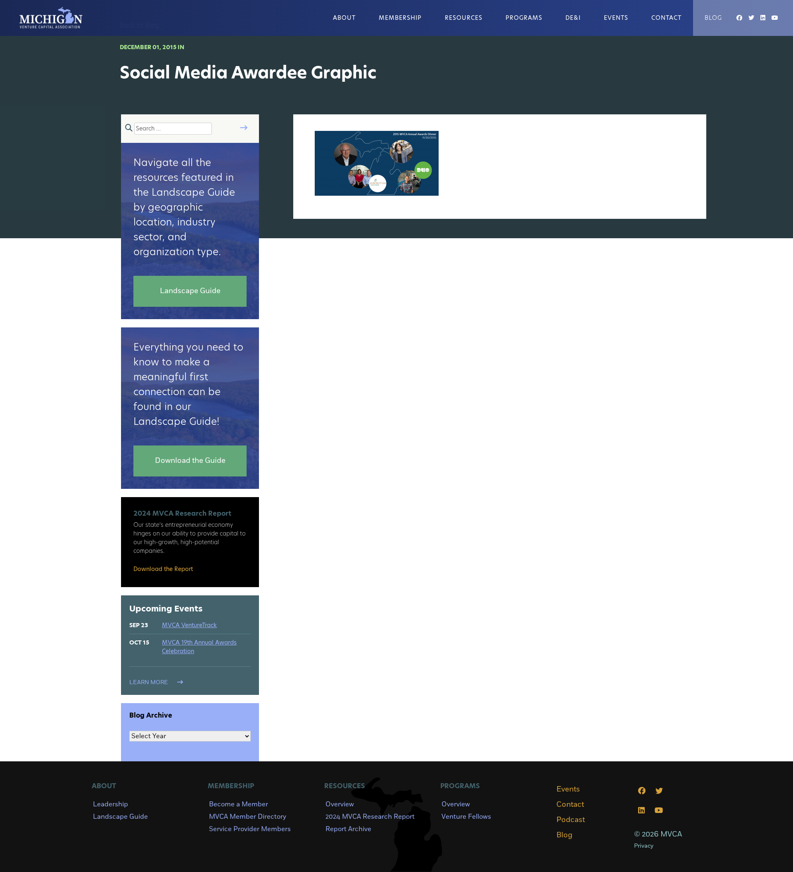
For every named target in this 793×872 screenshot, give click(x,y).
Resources (463, 18)
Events (616, 18)
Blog (713, 18)
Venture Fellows (466, 816)
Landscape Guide (120, 816)
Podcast (570, 820)
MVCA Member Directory (247, 816)
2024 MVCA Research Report (370, 816)
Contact (666, 18)
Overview (339, 804)
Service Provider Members (250, 829)
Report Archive (348, 829)
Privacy (643, 846)
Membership (400, 18)
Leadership (110, 804)
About (344, 18)
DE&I (573, 18)
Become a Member (238, 804)
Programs (524, 18)
